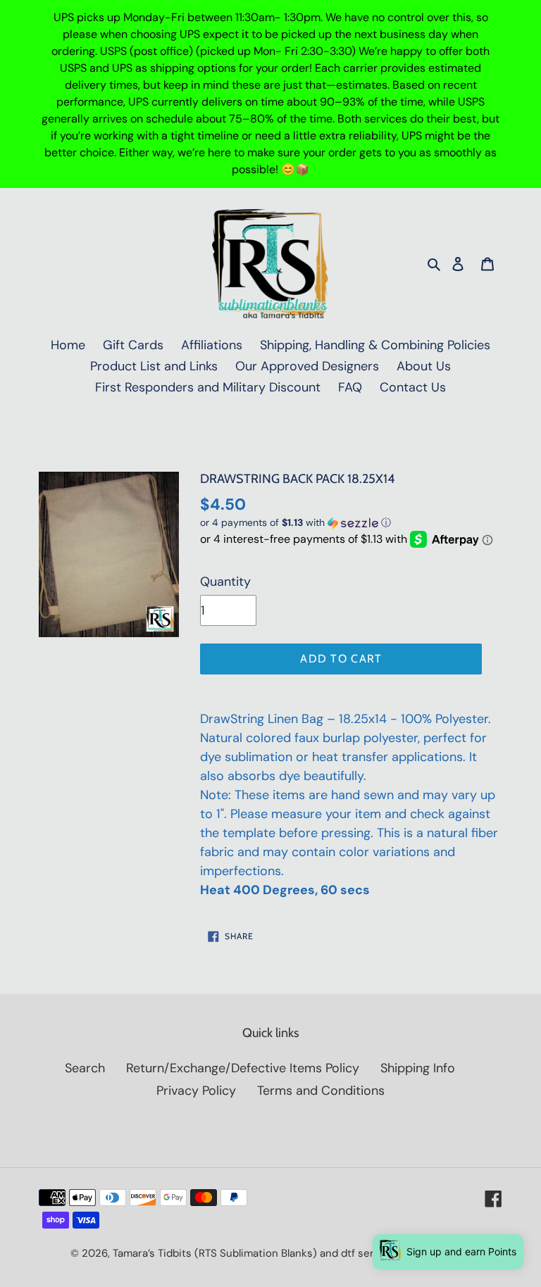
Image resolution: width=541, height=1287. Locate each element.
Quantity (225, 581)
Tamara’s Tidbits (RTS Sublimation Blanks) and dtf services (257, 1253)
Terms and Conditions (321, 1090)
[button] (295, 522)
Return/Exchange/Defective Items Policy (242, 1068)
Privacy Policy (196, 1090)
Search (85, 1068)
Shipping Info (417, 1068)
